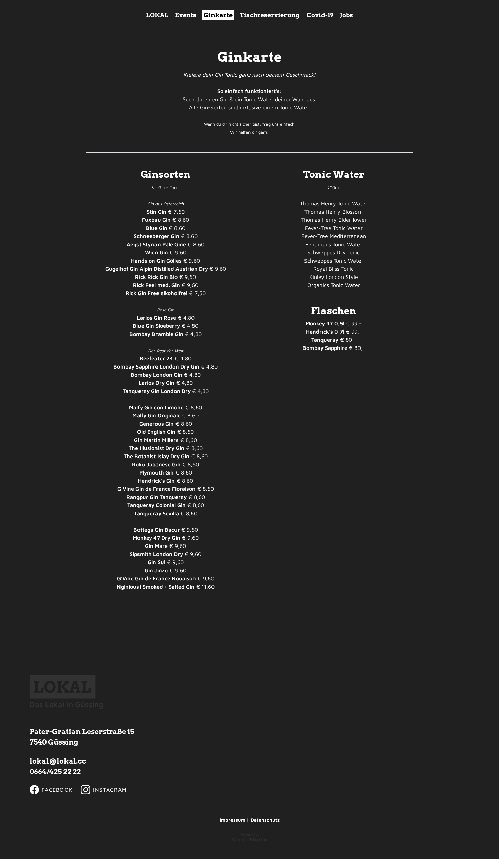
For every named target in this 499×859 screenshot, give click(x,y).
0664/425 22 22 (55, 771)
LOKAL (157, 15)
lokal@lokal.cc (58, 761)
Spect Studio (249, 839)
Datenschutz (265, 820)
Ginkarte (218, 15)
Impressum (232, 820)
